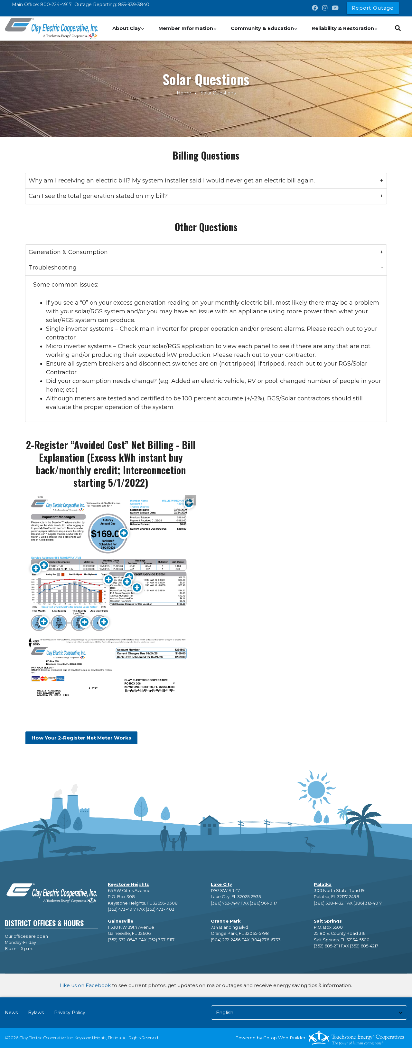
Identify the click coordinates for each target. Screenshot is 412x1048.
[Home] (51, 28)
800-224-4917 (56, 4)
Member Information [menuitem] (188, 31)
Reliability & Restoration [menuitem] (345, 31)
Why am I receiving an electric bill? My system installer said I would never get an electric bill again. (172, 180)
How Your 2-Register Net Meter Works (81, 738)
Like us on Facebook (85, 985)
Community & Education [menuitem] (265, 31)
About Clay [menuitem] (129, 31)
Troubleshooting (53, 267)
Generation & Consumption (68, 252)
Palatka (323, 884)
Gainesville (120, 921)
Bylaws (36, 1012)
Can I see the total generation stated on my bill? (98, 196)
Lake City (221, 884)
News (11, 1012)
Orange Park (225, 921)
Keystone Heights (128, 884)
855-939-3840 (133, 4)
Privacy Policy (69, 1012)
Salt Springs (328, 921)
